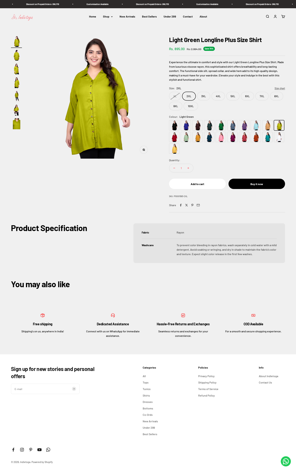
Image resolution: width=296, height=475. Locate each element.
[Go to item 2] (16, 56)
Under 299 (170, 16)
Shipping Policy (207, 382)
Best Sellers (149, 16)
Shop (106, 16)
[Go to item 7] (16, 124)
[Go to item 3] (16, 69)
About (203, 16)
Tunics (147, 389)
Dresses (148, 401)
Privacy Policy (206, 376)
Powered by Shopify (42, 462)
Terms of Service (208, 389)
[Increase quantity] (188, 168)
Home (92, 16)
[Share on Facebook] (181, 205)
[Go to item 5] (16, 97)
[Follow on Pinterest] (30, 449)
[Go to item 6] (16, 111)
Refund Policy (206, 395)
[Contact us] (286, 461)
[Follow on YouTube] (39, 449)
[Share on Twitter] (186, 205)
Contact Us (265, 382)
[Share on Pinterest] (192, 205)
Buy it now (256, 184)
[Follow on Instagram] (22, 449)
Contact (188, 16)
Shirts (146, 395)
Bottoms (148, 408)
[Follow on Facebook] (13, 449)
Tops (146, 382)
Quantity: (174, 160)
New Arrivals (127, 16)
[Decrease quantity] (174, 168)
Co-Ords (148, 414)
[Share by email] (198, 205)
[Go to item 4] (16, 83)
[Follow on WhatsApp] (48, 449)
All (144, 376)
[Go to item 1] (16, 42)
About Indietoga (268, 376)
